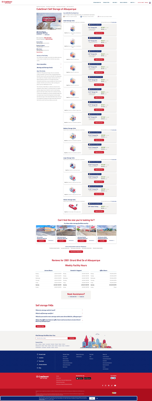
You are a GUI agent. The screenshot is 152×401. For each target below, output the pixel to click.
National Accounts (106, 364)
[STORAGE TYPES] (109, 2)
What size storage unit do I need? (45, 310)
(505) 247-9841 (49, 39)
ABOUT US (132, 2)
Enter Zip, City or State (41, 338)
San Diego (48, 347)
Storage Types (66, 354)
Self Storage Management (107, 362)
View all (56, 347)
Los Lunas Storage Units (65, 248)
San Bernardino (38, 347)
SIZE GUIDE (115, 2)
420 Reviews (47, 34)
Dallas (63, 345)
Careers (104, 366)
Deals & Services (80, 354)
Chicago (56, 345)
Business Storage (66, 360)
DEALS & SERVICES (123, 2)
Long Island (48, 344)
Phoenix (52, 347)
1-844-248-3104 (73, 296)
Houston (60, 345)
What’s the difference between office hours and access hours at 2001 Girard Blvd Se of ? (58, 320)
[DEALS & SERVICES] (127, 2)
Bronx (37, 344)
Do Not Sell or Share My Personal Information (64, 384)
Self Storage (65, 356)
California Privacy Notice (60, 382)
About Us (105, 354)
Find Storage (72, 338)
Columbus (52, 344)
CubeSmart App (79, 356)
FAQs (90, 356)
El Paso (63, 344)
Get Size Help (114, 22)
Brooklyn (40, 344)
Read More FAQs (40, 326)
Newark (56, 344)
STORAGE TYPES (106, 2)
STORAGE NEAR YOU (97, 2)
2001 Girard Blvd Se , (42, 32)
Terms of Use (58, 378)
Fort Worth (67, 345)
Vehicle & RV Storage (66, 364)
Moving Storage (65, 358)
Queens (44, 344)
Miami (46, 345)
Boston (60, 344)
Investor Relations (106, 356)
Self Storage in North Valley (87, 248)
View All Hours (40, 52)
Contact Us (82, 296)
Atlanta (43, 345)
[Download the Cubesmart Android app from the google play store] (87, 378)
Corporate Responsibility (107, 358)
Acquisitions (105, 360)
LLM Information (105, 368)
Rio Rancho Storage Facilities (54, 248)
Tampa (53, 345)
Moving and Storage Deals (45, 67)
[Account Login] (150, 3)
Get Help (91, 354)
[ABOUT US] (135, 2)
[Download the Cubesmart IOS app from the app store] (79, 378)
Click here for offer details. (40, 395)
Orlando (49, 345)
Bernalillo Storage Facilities (98, 248)
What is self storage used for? (44, 313)
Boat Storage (65, 366)
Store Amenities (41, 64)
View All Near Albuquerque (76, 251)
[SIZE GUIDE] (117, 2)
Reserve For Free (99, 33)
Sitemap (57, 376)
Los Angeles (44, 347)
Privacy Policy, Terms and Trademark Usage (63, 380)
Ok (92, 398)
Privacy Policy (42, 399)
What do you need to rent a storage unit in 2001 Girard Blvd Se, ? (59, 316)
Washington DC (38, 345)
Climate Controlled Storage (67, 362)
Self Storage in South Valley (75, 248)
